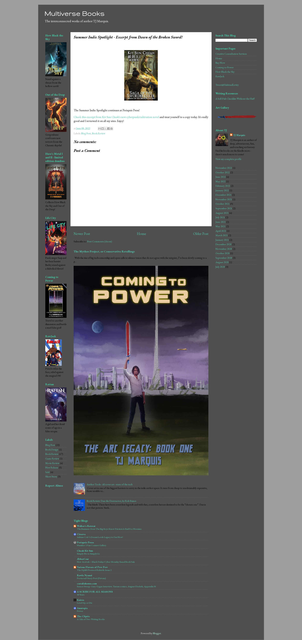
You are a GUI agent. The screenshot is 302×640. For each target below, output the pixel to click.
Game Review (52, 458)
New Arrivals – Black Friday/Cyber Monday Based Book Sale (106, 561)
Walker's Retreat (86, 526)
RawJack (219, 76)
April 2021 (220, 231)
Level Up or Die (84, 602)
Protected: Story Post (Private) (91, 578)
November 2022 (223, 168)
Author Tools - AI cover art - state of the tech (109, 484)
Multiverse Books (75, 13)
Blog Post (86, 133)
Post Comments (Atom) (99, 241)
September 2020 (223, 257)
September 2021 (223, 208)
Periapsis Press (85, 542)
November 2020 (223, 249)
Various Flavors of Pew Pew (92, 567)
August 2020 (222, 262)
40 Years (80, 594)
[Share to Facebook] (108, 128)
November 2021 (223, 199)
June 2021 (220, 222)
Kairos (80, 600)
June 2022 (220, 177)
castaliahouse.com (87, 583)
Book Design (51, 449)
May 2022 (220, 181)
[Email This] (99, 128)
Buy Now (220, 62)
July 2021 (220, 217)
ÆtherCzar (83, 559)
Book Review (98, 133)
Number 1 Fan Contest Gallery (91, 545)
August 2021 (222, 213)
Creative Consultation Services (231, 53)
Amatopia (82, 608)
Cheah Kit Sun (85, 550)
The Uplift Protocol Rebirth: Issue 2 (94, 570)
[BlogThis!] (102, 128)
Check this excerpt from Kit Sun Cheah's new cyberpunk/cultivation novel (116, 117)
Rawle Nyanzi (84, 575)
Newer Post (82, 233)
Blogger (157, 633)
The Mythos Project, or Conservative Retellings (104, 251)
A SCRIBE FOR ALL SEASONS (95, 591)
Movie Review (52, 463)
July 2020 (220, 266)
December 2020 (223, 244)
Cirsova (81, 534)
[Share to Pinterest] (111, 128)
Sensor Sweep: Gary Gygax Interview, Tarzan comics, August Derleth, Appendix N (116, 586)
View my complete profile (228, 159)
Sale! (47, 472)
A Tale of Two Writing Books (91, 619)
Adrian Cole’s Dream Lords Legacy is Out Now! (100, 537)
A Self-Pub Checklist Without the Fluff (234, 98)
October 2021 (222, 203)
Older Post (200, 233)
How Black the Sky (225, 71)
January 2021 (222, 240)
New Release (51, 467)
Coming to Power (224, 67)
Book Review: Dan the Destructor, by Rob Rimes (111, 501)
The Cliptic (83, 616)
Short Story (51, 476)
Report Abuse (54, 485)
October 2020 (222, 253)
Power (80, 611)
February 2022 (222, 185)
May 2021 (220, 226)
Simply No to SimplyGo (88, 553)
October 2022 (222, 172)
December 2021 (223, 194)
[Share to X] (105, 128)
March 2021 (221, 235)
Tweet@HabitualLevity (227, 84)
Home (141, 233)
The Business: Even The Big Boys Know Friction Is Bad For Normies (109, 528)
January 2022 (222, 190)
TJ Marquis (239, 135)
